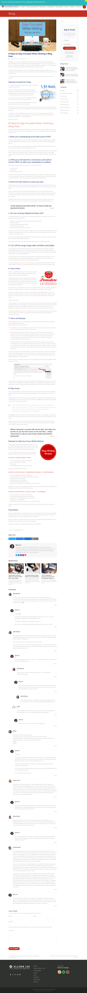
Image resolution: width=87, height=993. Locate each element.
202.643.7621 (60, 966)
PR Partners (37, 970)
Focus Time (37, 312)
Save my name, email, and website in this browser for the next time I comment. (31, 927)
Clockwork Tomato (13, 314)
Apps (63, 90)
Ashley (14, 731)
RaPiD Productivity (39, 968)
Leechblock (48, 263)
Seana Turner (16, 780)
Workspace (65, 113)
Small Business (66, 107)
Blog (35, 975)
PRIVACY (53, 989)
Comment (11, 930)
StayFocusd (29, 264)
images (26, 224)
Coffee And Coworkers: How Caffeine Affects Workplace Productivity (23, 957)
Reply (55, 605)
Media (35, 972)
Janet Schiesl (16, 816)
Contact (36, 981)
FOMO (54, 252)
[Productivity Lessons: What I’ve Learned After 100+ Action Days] (16, 568)
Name (10, 916)
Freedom (14, 264)
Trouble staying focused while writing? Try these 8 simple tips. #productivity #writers (31, 207)
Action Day (29, 2)
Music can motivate (13, 391)
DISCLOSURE (35, 989)
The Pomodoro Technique (40, 294)
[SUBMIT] (77, 21)
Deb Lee (15, 59)
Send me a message (63, 967)
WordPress (27, 351)
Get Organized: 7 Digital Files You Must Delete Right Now (62, 957)
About (35, 966)
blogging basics (18, 530)
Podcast (36, 977)
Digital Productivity (67, 93)
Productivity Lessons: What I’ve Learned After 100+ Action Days (15, 577)
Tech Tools (37, 979)
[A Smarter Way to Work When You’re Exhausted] (32, 568)
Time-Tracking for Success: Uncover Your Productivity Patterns (48, 577)
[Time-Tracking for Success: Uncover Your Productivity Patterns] (49, 568)
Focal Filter (20, 264)
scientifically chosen (35, 415)
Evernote (50, 201)
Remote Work (65, 104)
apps (10, 530)
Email (35, 916)
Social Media (65, 110)
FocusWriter (14, 327)
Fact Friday (65, 99)
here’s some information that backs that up (27, 260)
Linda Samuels (17, 847)
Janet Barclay (16, 593)
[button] (84, 7)
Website (10, 921)
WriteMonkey (14, 332)
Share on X (52, 208)
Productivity (23, 59)
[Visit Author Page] (12, 546)
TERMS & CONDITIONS (44, 989)
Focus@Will (39, 399)
